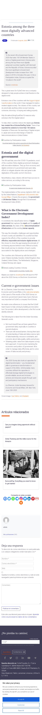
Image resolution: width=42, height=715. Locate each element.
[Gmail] (37, 498)
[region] (21, 697)
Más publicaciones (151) (10, 534)
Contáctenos (17, 652)
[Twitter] (9, 498)
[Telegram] (17, 498)
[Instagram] (21, 498)
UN (32, 188)
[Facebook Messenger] (25, 498)
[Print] (21, 502)
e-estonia (14, 85)
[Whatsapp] (13, 498)
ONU (31, 271)
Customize (21, 705)
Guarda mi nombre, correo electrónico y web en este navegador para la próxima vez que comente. (20, 576)
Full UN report (25, 145)
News (4, 40)
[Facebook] (5, 498)
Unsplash (25, 396)
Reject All (21, 710)
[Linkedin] (29, 498)
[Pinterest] (33, 498)
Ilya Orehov (15, 396)
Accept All (21, 699)
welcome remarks (32, 292)
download (19, 275)
